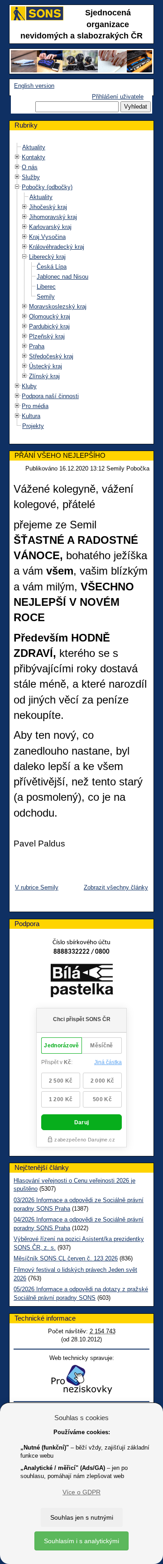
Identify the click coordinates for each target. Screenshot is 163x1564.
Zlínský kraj (44, 376)
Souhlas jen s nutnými (81, 1517)
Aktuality (33, 147)
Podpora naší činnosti (50, 396)
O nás (30, 167)
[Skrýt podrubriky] (17, 187)
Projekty (33, 426)
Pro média (35, 406)
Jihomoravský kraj (53, 217)
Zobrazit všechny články (116, 887)
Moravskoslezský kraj (57, 306)
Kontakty (33, 157)
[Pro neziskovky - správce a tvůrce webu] (81, 1379)
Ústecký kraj (45, 366)
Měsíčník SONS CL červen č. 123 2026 (66, 1258)
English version (34, 85)
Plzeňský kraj (47, 336)
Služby (31, 177)
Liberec (46, 286)
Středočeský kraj (51, 356)
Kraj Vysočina (47, 236)
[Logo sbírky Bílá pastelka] (82, 982)
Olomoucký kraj (49, 316)
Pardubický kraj (49, 326)
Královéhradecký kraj (56, 246)
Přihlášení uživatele (118, 96)
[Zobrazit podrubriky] (17, 157)
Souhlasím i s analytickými (81, 1541)
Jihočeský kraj (48, 207)
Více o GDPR (81, 1492)
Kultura (31, 416)
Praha (36, 346)
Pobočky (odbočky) (47, 187)
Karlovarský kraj (50, 226)
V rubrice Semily (36, 887)
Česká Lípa (52, 266)
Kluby (29, 386)
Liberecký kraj (47, 256)
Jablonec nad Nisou (62, 276)
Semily (46, 296)
